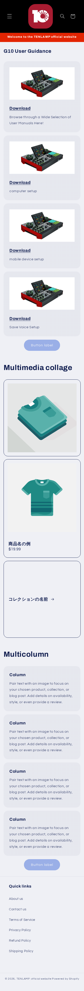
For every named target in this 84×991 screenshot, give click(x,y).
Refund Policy (20, 940)
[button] (9, 16)
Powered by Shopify (65, 979)
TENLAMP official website (34, 979)
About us (16, 899)
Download (19, 108)
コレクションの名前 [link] (29, 599)
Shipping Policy (21, 951)
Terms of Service (22, 920)
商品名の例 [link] (19, 544)
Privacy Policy (20, 930)
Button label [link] (42, 345)
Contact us (17, 909)
